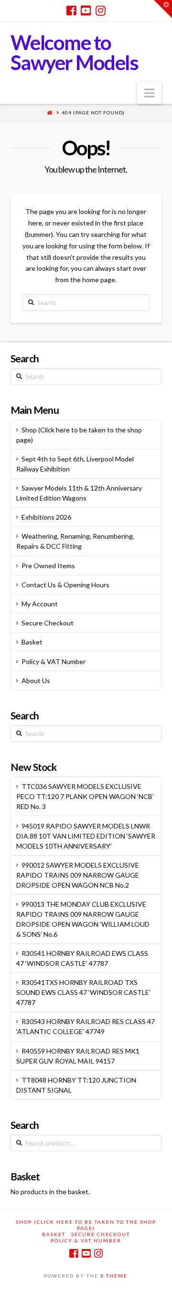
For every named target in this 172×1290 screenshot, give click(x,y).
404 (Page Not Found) (93, 112)
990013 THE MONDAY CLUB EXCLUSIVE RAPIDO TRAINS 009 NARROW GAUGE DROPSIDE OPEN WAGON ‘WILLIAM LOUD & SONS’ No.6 (83, 919)
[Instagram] (101, 10)
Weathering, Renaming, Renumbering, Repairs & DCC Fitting (75, 541)
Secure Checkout (48, 623)
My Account (40, 604)
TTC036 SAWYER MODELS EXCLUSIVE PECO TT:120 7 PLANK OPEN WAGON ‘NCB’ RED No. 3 (85, 796)
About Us (36, 680)
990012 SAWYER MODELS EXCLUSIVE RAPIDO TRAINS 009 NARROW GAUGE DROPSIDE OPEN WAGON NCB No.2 (77, 875)
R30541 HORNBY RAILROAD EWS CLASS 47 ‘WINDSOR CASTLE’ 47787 (82, 958)
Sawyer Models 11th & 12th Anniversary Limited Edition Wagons (79, 493)
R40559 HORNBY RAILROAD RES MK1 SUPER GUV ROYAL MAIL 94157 (78, 1056)
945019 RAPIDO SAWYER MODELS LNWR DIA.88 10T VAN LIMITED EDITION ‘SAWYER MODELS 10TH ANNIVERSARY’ (85, 836)
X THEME (114, 1276)
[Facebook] (71, 10)
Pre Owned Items (48, 566)
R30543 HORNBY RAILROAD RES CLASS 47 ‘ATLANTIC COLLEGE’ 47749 (85, 1026)
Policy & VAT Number (54, 661)
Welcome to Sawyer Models (75, 52)
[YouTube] (86, 10)
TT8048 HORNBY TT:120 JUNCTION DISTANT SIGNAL (76, 1085)
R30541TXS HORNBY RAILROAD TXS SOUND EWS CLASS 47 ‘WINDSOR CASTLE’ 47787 (83, 992)
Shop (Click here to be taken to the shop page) (79, 435)
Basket (32, 642)
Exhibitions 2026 (46, 517)
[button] (149, 93)
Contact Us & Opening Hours (65, 585)
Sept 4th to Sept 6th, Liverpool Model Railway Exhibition (75, 464)
